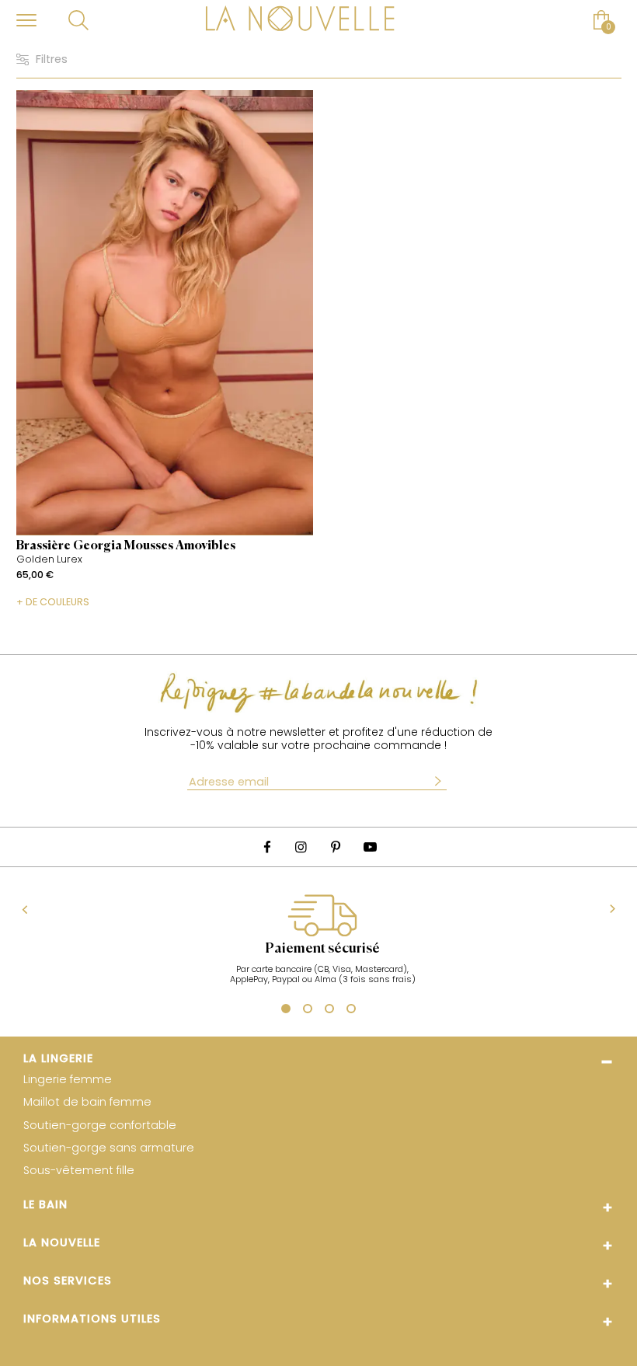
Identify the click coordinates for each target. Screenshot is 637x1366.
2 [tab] (307, 1010)
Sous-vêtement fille (78, 1170)
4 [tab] (351, 1010)
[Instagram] (301, 847)
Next (612, 909)
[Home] (300, 20)
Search (78, 20)
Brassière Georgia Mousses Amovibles (125, 546)
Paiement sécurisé (322, 949)
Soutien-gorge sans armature (108, 1148)
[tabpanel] (322, 947)
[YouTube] (370, 847)
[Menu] (26, 20)
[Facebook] (267, 847)
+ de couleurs (52, 601)
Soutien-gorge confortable (99, 1125)
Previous (25, 910)
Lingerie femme (67, 1079)
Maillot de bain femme (87, 1102)
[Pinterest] (335, 847)
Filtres (52, 59)
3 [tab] (329, 1010)
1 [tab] (283, 1010)
